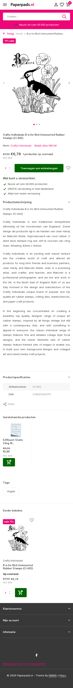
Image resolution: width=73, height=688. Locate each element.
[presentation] (4, 83)
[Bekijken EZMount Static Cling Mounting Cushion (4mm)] (16, 430)
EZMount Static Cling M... (13, 441)
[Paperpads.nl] (22, 4)
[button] (34, 124)
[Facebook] (36, 655)
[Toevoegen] (9, 462)
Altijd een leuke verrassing (24, 193)
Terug (10, 33)
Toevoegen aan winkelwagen (39, 168)
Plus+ (63, 675)
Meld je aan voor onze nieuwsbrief (24, 663)
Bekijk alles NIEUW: (45, 145)
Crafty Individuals (21, 145)
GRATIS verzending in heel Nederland (31, 188)
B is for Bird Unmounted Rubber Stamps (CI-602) (18, 567)
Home (19, 33)
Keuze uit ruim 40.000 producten (27, 183)
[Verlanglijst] (62, 5)
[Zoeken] (64, 16)
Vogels (11, 491)
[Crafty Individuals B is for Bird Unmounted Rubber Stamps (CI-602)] (18, 538)
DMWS (53, 675)
